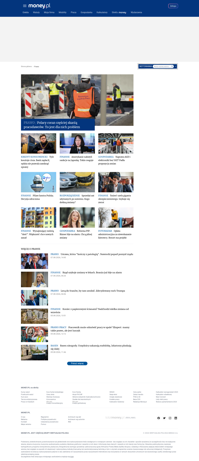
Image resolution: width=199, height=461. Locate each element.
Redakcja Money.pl (140, 402)
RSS (69, 422)
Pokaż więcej (77, 363)
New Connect (161, 397)
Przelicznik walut (27, 394)
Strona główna (26, 66)
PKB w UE (136, 397)
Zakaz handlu (138, 394)
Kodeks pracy (114, 399)
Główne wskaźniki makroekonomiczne (86, 397)
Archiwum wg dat (74, 417)
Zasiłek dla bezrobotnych (81, 399)
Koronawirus (51, 399)
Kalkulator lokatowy (117, 402)
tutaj (72, 457)
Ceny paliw (137, 392)
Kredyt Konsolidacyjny (54, 403)
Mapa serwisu (26, 424)
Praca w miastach (27, 402)
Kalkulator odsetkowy (164, 394)
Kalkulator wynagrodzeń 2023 (167, 392)
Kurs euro (24, 397)
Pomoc (43, 424)
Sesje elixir (113, 394)
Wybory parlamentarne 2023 (166, 402)
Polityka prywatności (48, 419)
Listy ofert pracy (162, 399)
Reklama (24, 419)
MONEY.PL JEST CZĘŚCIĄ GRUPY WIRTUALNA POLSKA (45, 433)
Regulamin (45, 417)
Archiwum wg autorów (76, 419)
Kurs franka (76, 392)
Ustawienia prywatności (49, 422)
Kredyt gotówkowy (79, 403)
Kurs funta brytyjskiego (54, 392)
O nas (23, 417)
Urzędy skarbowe (116, 397)
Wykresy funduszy (53, 397)
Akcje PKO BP (77, 394)
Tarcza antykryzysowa (29, 399)
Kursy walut (25, 392)
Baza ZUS (136, 399)
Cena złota (50, 394)
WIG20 (112, 392)
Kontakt (24, 422)
